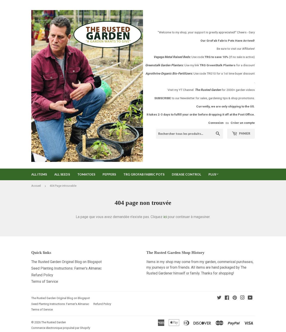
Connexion (216, 122)
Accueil (36, 185)
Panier (244, 133)
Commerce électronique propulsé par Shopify (60, 328)
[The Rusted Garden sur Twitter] (219, 298)
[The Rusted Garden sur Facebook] (227, 298)
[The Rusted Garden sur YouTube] (250, 298)
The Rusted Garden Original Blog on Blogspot (66, 262)
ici (165, 217)
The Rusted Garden (53, 322)
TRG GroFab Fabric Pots (143, 174)
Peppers (109, 174)
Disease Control (186, 174)
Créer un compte (243, 122)
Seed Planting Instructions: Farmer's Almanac (66, 268)
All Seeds (62, 174)
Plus (212, 174)
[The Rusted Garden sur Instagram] (242, 298)
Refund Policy (42, 275)
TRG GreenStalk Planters (218, 65)
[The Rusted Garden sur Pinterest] (234, 298)
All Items (39, 174)
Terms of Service (44, 281)
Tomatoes (86, 174)
